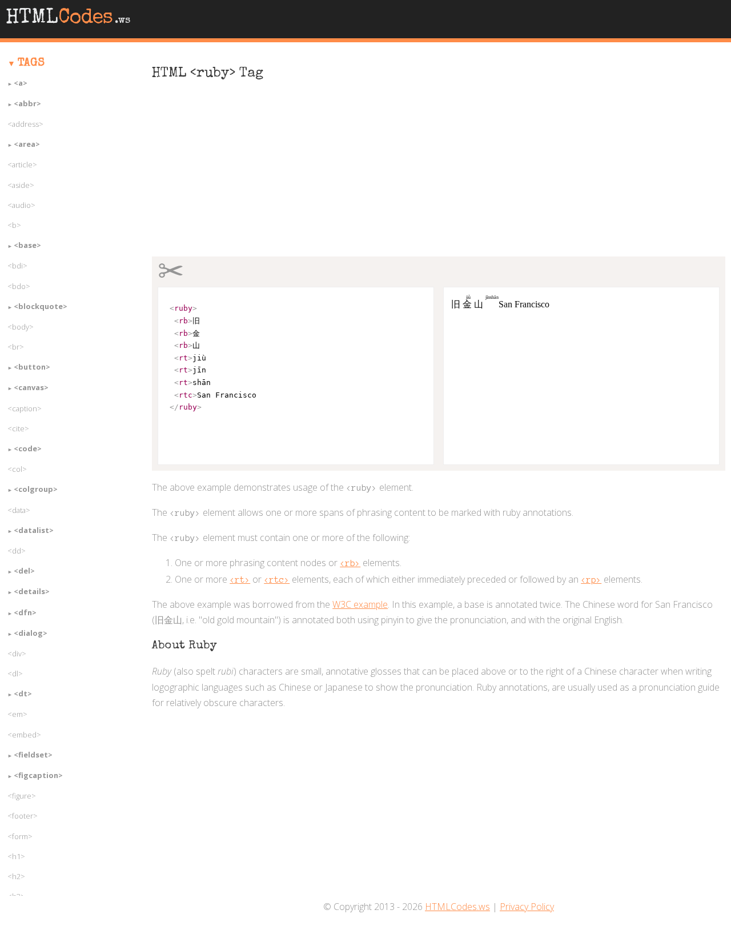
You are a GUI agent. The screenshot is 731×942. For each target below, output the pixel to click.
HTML (68, 19)
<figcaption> (38, 775)
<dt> (23, 693)
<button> (32, 367)
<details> (32, 591)
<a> (20, 83)
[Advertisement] (439, 175)
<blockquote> (40, 306)
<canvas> (31, 387)
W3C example (360, 604)
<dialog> (30, 633)
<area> (27, 144)
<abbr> (27, 103)
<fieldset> (33, 754)
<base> (27, 245)
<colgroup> (36, 489)
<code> (28, 448)
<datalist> (34, 530)
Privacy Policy (527, 906)
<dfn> (25, 612)
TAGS (31, 63)
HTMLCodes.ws (457, 906)
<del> (24, 571)
